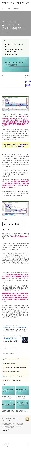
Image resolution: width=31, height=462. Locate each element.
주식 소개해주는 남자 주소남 (15, 3)
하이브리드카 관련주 (11, 54)
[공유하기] (7, 348)
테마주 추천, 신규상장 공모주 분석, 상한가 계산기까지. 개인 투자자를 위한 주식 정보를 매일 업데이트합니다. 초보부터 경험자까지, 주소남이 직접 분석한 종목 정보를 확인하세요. (12, 425)
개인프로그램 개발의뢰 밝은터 (10, 338)
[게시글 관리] (9, 348)
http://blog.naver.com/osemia (11, 335)
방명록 (8, 8)
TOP (28, 444)
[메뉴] (28, 3)
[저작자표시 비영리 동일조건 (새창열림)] (20, 348)
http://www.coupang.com (10, 325)
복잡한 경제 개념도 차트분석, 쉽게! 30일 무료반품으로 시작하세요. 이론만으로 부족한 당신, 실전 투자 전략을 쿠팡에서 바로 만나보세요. (15, 330)
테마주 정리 (16, 8)
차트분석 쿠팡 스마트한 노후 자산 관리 (14, 327)
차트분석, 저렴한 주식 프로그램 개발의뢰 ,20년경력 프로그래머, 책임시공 (10, 340)
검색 (25, 3)
